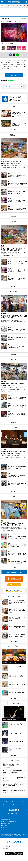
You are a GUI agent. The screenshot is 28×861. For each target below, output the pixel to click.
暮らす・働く (22, 5)
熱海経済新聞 (13, 2)
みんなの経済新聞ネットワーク (14, 842)
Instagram (18, 813)
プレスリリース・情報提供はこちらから (10, 821)
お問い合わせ (5, 825)
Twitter (14, 813)
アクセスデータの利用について (8, 823)
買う (18, 5)
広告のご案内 (5, 827)
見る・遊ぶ (13, 5)
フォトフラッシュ (5, 18)
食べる (7, 5)
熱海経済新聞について (6, 819)
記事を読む (14, 75)
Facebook (10, 813)
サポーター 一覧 (14, 584)
